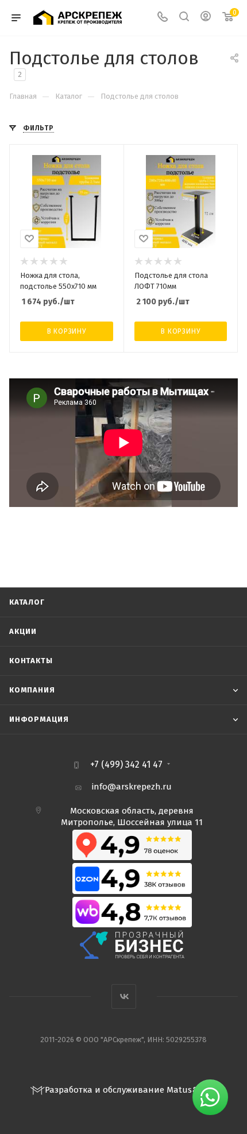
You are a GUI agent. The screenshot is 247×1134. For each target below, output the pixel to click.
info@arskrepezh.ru (132, 786)
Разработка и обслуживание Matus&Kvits (131, 1090)
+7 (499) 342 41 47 (126, 764)
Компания (32, 690)
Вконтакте (123, 996)
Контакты (30, 660)
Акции (23, 631)
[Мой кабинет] (205, 18)
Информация (39, 719)
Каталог (27, 602)
